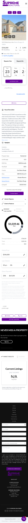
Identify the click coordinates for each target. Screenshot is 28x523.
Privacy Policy (5, 521)
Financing (14, 414)
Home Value (14, 416)
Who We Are (14, 419)
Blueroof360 (13, 519)
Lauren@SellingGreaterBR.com (14, 487)
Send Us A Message (14, 468)
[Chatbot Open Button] (23, 518)
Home (14, 405)
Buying (14, 410)
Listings (14, 408)
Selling (14, 412)
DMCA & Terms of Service (15, 521)
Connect (14, 421)
